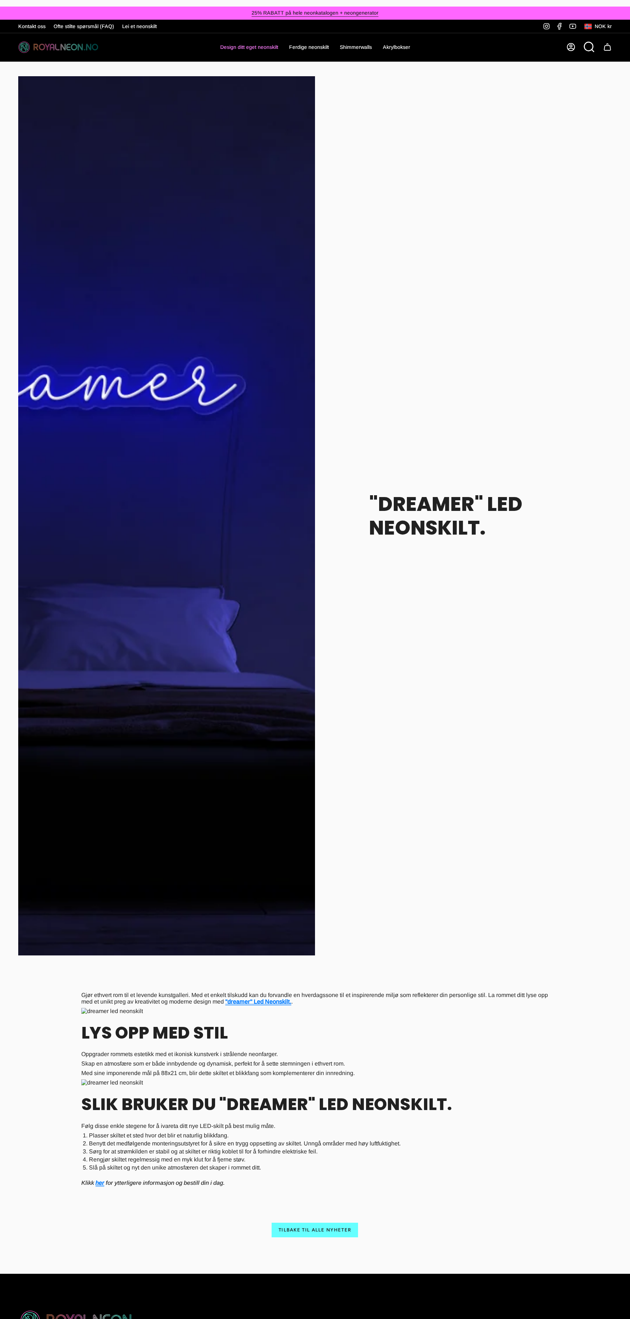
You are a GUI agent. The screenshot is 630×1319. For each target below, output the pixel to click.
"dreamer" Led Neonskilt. (258, 1001)
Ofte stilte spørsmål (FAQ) (84, 26)
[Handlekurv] (607, 47)
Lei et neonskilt (139, 26)
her (100, 1183)
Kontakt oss (32, 26)
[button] (309, 47)
